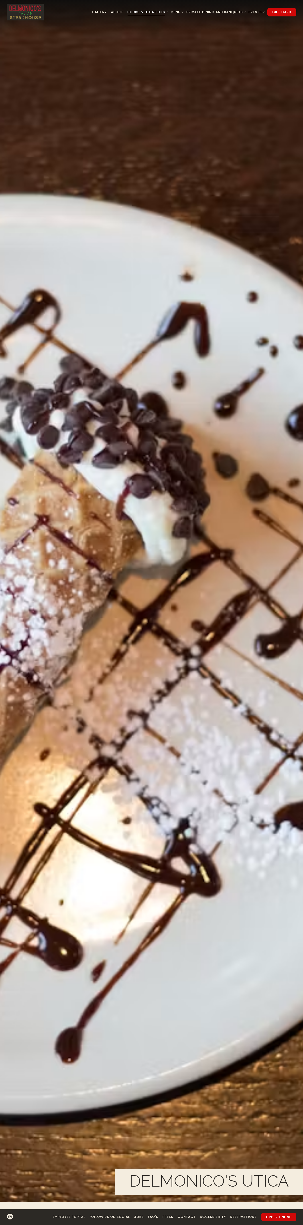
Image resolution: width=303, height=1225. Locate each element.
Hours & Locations (147, 12)
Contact (187, 1217)
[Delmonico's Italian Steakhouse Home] (25, 12)
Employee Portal (69, 1217)
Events (255, 12)
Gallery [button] (99, 12)
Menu (176, 12)
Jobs (139, 1217)
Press (167, 1217)
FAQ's (153, 1217)
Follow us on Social (109, 1217)
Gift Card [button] (281, 12)
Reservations (243, 1217)
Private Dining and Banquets (215, 12)
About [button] (117, 12)
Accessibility (213, 1217)
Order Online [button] (278, 1217)
